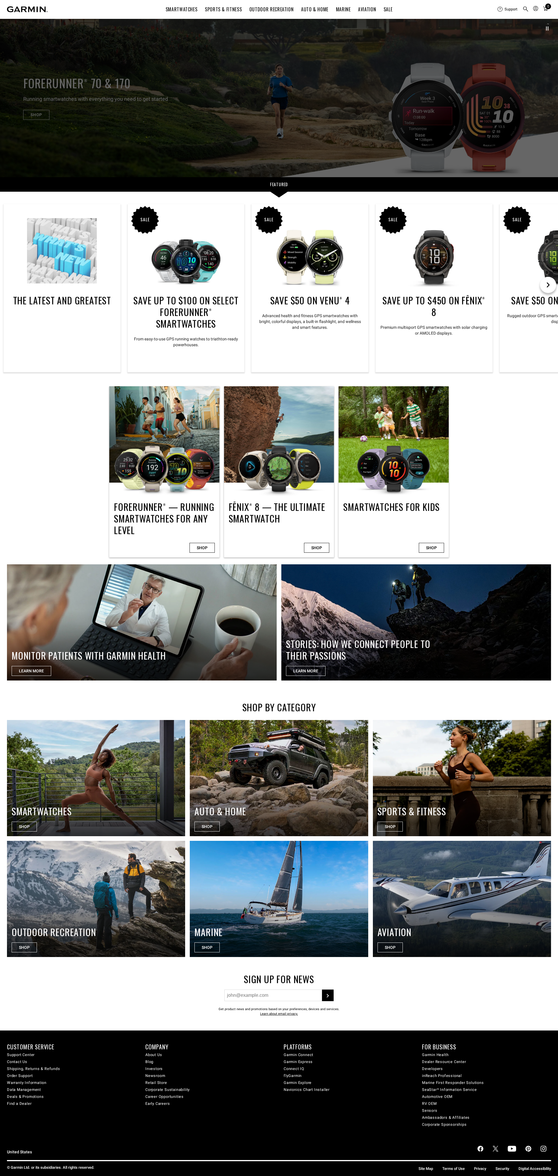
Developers (432, 1069)
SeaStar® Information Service (449, 1089)
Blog (149, 1062)
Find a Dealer (19, 1103)
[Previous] (9, 98)
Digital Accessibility (534, 1168)
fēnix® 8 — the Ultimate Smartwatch (279, 471)
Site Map (426, 1168)
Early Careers (157, 1103)
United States (19, 1152)
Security (502, 1168)
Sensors (429, 1110)
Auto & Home (314, 9)
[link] (279, 98)
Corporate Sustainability (167, 1089)
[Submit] (328, 995)
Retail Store (156, 1082)
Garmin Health (435, 1055)
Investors (154, 1069)
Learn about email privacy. (279, 1014)
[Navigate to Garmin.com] (27, 9)
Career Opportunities (164, 1096)
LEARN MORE (31, 671)
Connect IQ (294, 1069)
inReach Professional (442, 1075)
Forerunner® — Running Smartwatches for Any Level (164, 471)
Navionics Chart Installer (307, 1089)
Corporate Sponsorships (444, 1124)
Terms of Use (453, 1168)
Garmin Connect (298, 1055)
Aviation (367, 9)
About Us (153, 1055)
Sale (388, 9)
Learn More (305, 671)
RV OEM (429, 1103)
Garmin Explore (298, 1082)
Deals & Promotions (25, 1096)
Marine (343, 9)
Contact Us (17, 1062)
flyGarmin (293, 1075)
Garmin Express (298, 1062)
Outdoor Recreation (271, 9)
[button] (547, 28)
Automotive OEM (437, 1096)
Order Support (20, 1075)
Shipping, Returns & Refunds (33, 1069)
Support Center (21, 1055)
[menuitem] (508, 9)
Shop (202, 547)
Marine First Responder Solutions (453, 1082)
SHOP (36, 114)
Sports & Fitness (223, 9)
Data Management (24, 1089)
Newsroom (155, 1075)
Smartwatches (182, 9)
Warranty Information (26, 1082)
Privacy (480, 1168)
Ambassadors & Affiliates (446, 1117)
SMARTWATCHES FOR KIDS (394, 471)
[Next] (548, 98)
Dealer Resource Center (444, 1062)
